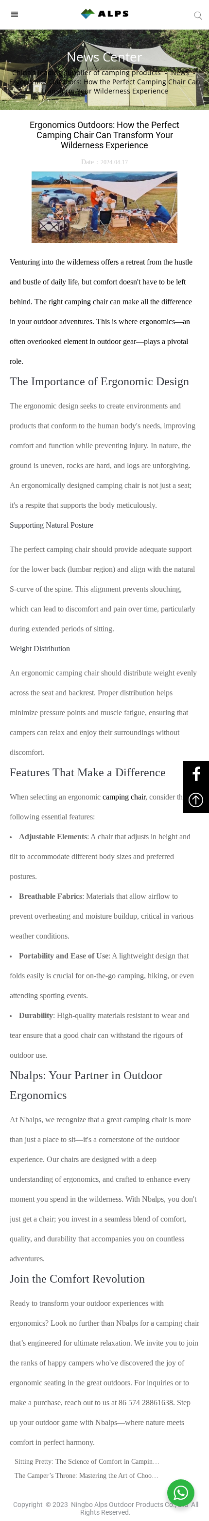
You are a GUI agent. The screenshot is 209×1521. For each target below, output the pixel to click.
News (180, 72)
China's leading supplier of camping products (86, 72)
